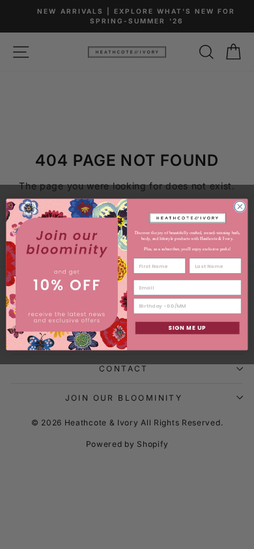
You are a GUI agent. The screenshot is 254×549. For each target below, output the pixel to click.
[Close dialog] (240, 206)
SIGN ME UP (187, 328)
